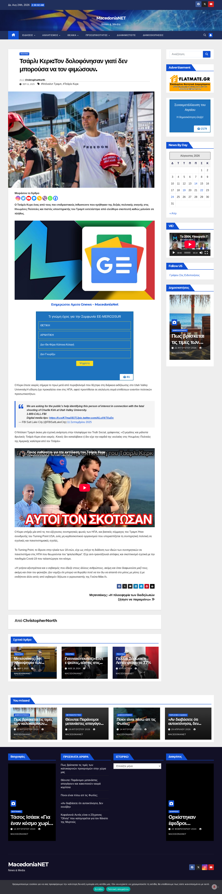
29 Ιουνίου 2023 (23, 829)
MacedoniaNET (111, 18)
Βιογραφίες (16, 811)
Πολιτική (24, 54)
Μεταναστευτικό (73, 715)
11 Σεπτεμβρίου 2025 (79, 422)
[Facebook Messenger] (34, 198)
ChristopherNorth (35, 79)
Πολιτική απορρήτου (118, 889)
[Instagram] (18, 198)
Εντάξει (99, 889)
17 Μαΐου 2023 (180, 829)
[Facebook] (55, 198)
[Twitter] (23, 198)
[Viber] (44, 198)
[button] (204, 35)
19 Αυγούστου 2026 (79, 729)
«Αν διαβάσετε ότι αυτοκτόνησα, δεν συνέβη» (183, 723)
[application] (190, 244)
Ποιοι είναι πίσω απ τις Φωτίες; (185, 342)
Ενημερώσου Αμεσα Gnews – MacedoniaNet (84, 304)
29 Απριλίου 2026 (181, 729)
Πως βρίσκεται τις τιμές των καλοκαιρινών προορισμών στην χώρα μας (83, 769)
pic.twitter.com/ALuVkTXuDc (96, 417)
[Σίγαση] (201, 252)
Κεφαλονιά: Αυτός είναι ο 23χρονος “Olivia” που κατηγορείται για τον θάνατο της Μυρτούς (84, 818)
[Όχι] (218, 887)
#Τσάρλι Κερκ (70, 84)
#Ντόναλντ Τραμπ (51, 84)
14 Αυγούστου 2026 (186, 348)
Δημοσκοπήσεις (153, 35)
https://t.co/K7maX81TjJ (63, 417)
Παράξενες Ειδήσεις (178, 715)
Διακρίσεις (174, 811)
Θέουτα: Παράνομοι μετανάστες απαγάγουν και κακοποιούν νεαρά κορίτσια (81, 784)
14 (195, 183)
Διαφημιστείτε (126, 35)
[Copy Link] (39, 198)
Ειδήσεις (28, 35)
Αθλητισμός (50, 35)
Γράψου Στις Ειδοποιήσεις (185, 275)
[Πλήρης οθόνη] (206, 252)
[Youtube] (28, 198)
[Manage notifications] (214, 886)
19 (184, 190)
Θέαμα (72, 35)
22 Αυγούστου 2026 (28, 729)
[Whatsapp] (50, 198)
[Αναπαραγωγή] (173, 252)
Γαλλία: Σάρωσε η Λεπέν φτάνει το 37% (133, 660)
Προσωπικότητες (97, 35)
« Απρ (173, 213)
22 (201, 190)
